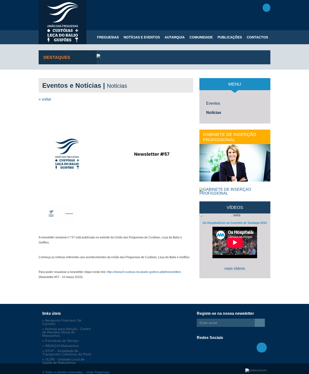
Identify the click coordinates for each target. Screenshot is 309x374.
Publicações (230, 37)
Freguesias (108, 37)
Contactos (257, 37)
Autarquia (175, 37)
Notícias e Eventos (142, 37)
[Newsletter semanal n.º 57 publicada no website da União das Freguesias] (116, 153)
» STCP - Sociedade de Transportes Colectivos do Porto (66, 352)
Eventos (213, 103)
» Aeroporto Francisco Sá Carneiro (61, 322)
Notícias (213, 112)
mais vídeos (235, 268)
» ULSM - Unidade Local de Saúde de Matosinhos (63, 361)
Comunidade (201, 37)
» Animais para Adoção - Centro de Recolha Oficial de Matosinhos (66, 332)
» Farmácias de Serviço (60, 341)
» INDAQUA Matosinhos (60, 346)
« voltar (45, 99)
